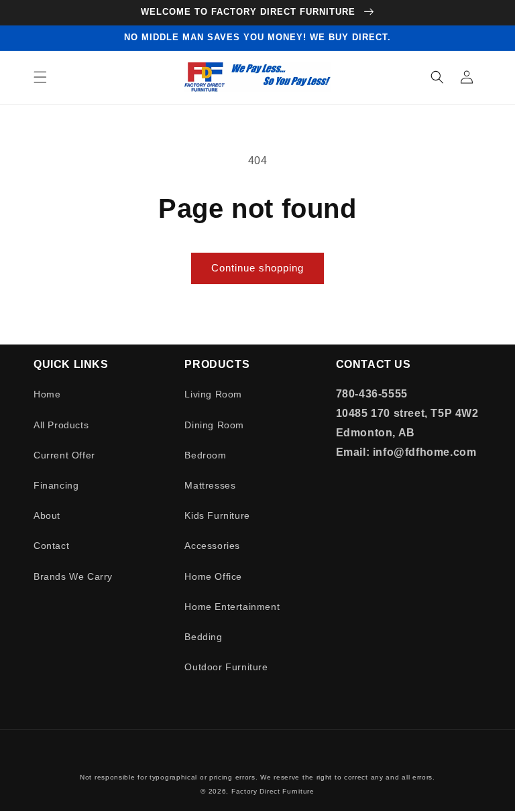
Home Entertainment (232, 606)
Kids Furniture (216, 515)
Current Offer (64, 455)
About (47, 515)
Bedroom (205, 455)
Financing (56, 485)
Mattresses (209, 485)
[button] (40, 77)
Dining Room (214, 425)
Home (47, 394)
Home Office (213, 576)
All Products (61, 425)
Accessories (212, 545)
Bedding (203, 636)
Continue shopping (257, 267)
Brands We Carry (73, 576)
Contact (51, 545)
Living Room (213, 394)
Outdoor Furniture (226, 667)
